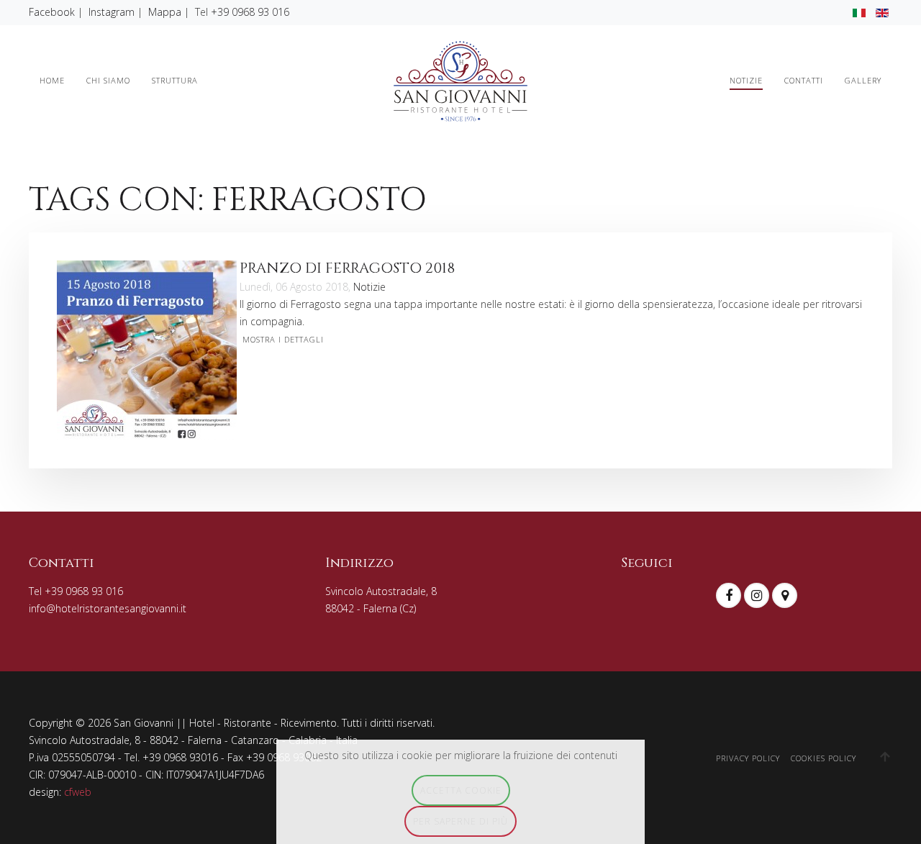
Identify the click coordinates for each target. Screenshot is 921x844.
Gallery (863, 80)
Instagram (112, 12)
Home (52, 80)
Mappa (164, 12)
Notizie (746, 80)
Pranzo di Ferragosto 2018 (347, 268)
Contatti (803, 80)
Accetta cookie (461, 790)
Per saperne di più (460, 821)
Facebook (52, 12)
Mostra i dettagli (283, 339)
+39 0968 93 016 (250, 12)
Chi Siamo (108, 80)
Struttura (175, 80)
